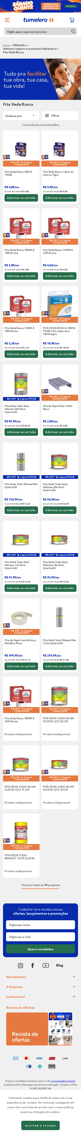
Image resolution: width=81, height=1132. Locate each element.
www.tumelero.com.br (63, 1081)
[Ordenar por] (21, 115)
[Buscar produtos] (73, 31)
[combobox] (40, 31)
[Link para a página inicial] (6, 45)
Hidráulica (20, 44)
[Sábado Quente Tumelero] (40, 6)
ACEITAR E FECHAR (40, 1125)
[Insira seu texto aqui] (20, 965)
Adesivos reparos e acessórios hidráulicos (30, 48)
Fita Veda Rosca (13, 52)
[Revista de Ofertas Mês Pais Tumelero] (39, 1044)
